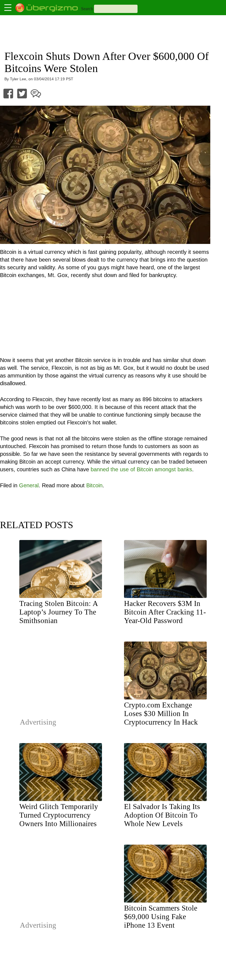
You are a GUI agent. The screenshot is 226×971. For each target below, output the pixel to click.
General (29, 485)
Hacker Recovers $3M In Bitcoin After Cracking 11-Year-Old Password (165, 612)
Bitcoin (94, 485)
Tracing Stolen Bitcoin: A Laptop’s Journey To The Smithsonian (58, 612)
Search (87, 8)
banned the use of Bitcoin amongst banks (141, 469)
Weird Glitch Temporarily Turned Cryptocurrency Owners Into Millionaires (58, 815)
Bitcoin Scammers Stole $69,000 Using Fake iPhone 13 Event (160, 916)
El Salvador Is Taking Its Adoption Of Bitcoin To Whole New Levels (162, 815)
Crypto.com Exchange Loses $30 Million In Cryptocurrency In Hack (161, 713)
